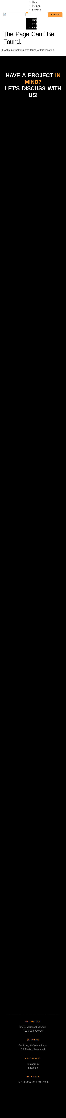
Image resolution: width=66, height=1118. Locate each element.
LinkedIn (33, 1068)
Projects (36, 6)
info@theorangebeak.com (33, 1027)
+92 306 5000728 (33, 1030)
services (36, 9)
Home (35, 20)
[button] (31, 13)
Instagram (33, 1064)
